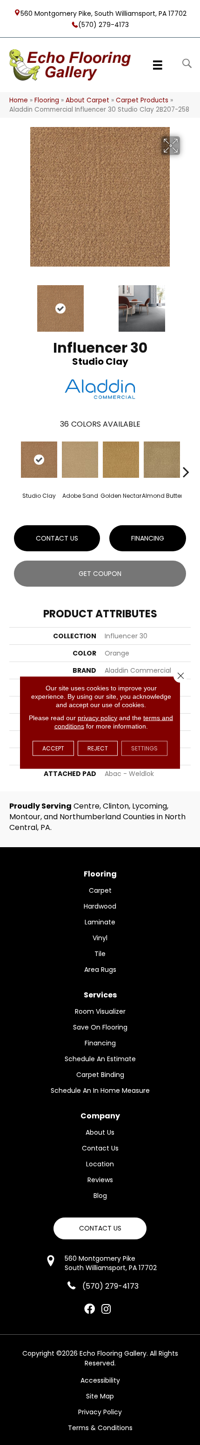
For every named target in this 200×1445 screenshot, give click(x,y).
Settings (144, 748)
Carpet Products (142, 100)
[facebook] (89, 1310)
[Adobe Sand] (80, 459)
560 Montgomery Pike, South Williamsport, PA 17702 (103, 13)
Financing (147, 538)
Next (186, 303)
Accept (53, 748)
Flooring (46, 100)
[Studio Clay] (39, 459)
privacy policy (97, 718)
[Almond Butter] (161, 459)
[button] (100, 1228)
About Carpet (87, 100)
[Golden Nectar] (120, 459)
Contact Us (57, 538)
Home (18, 100)
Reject (97, 748)
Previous (14, 303)
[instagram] (106, 1310)
